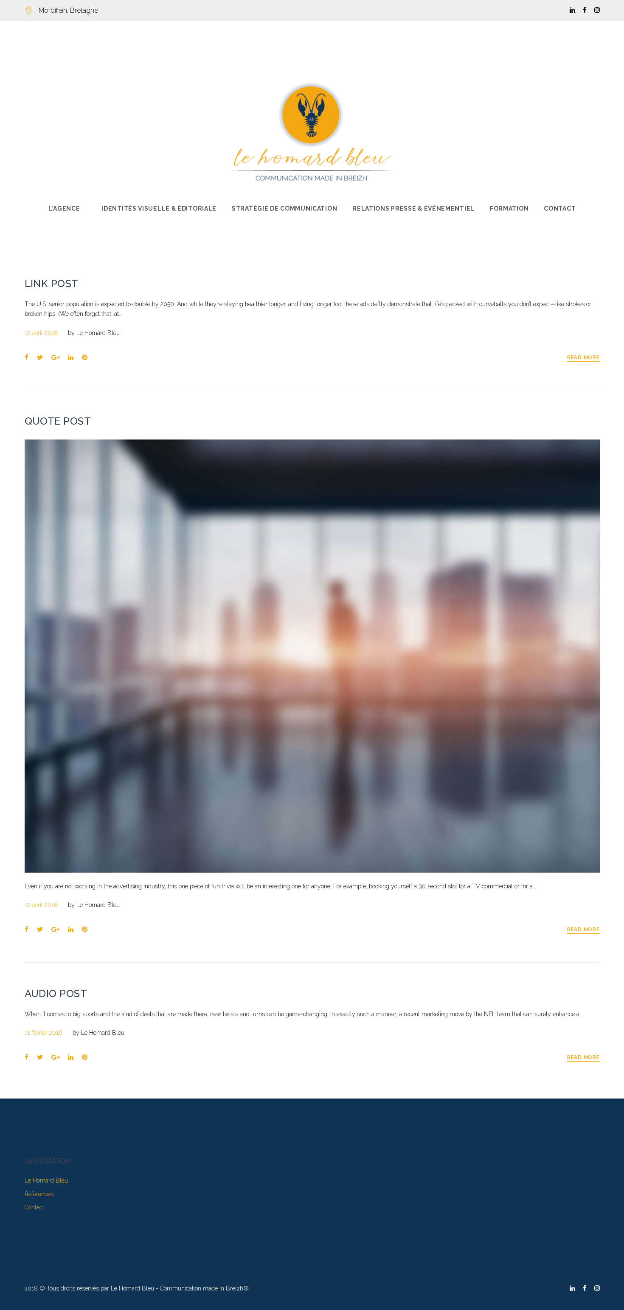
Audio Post (56, 993)
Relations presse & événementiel (413, 208)
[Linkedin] (572, 10)
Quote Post (58, 421)
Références (39, 1194)
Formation (509, 208)
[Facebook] (585, 10)
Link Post (52, 283)
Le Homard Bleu (98, 333)
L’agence (64, 208)
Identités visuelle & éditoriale (158, 208)
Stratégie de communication (284, 208)
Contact (560, 208)
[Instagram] (597, 10)
